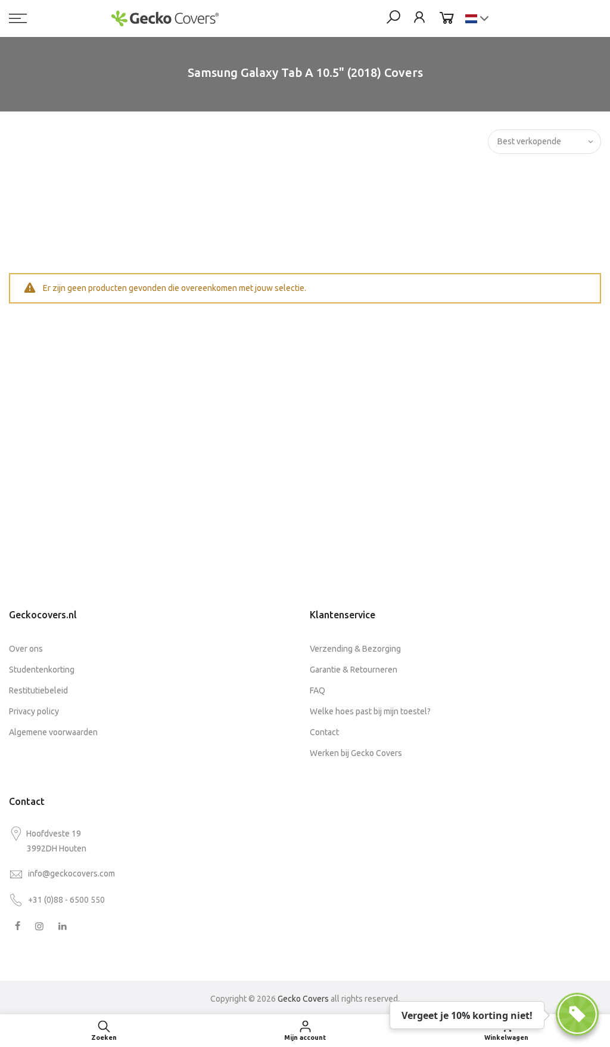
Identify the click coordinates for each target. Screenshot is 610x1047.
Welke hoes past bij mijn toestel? (370, 711)
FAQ (317, 690)
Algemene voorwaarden (53, 732)
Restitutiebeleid (38, 690)
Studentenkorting (41, 669)
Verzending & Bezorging (355, 648)
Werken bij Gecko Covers (356, 753)
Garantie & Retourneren (353, 669)
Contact (324, 732)
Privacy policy (34, 711)
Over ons (26, 648)
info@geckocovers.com (71, 873)
